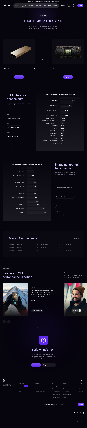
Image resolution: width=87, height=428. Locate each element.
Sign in (74, 5)
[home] (8, 5)
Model (8, 123)
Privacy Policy (60, 421)
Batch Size (9, 141)
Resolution (57, 211)
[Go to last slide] (4, 321)
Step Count (57, 202)
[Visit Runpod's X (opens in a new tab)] (80, 413)
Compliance (81, 421)
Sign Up (80, 5)
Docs (45, 5)
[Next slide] (8, 321)
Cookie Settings (74, 421)
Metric (8, 114)
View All (76, 238)
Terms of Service (52, 421)
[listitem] (30, 299)
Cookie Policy (67, 421)
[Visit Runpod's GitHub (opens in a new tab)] (74, 413)
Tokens (8, 132)
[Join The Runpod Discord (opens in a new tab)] (77, 413)
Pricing (49, 5)
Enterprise (55, 5)
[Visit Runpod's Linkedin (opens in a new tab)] (83, 413)
